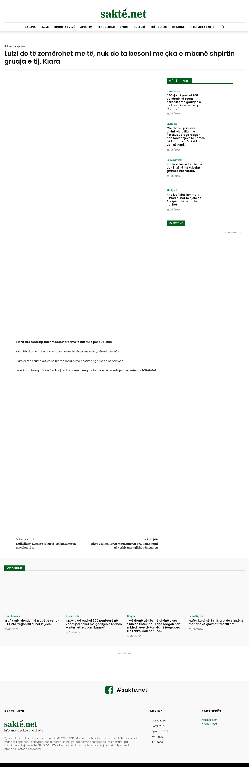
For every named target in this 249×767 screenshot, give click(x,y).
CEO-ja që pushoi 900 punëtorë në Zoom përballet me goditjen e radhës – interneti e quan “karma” (185, 101)
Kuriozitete (173, 90)
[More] (160, 529)
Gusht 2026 (159, 720)
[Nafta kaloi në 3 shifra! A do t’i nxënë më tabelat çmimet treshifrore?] (220, 169)
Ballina (8, 45)
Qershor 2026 (160, 731)
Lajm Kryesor (174, 159)
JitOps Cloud (209, 723)
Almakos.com (209, 719)
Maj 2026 (157, 736)
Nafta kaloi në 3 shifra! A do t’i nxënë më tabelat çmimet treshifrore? (184, 167)
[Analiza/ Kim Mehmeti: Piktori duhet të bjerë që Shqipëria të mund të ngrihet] (220, 200)
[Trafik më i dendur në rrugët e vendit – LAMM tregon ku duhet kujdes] (32, 594)
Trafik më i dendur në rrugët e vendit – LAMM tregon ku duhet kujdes (31, 622)
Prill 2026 (157, 742)
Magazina (19, 45)
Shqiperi (172, 123)
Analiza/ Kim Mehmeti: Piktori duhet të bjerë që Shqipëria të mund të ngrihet (184, 199)
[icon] (109, 692)
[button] (222, 27)
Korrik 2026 (159, 725)
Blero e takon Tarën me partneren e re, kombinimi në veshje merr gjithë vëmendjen (124, 545)
